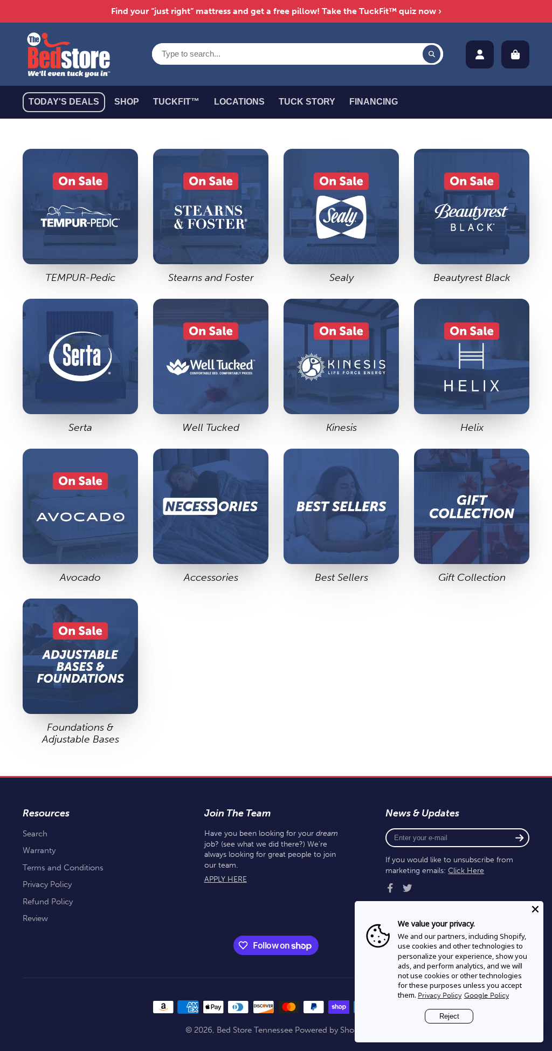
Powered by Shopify (331, 1030)
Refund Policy (48, 901)
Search (35, 834)
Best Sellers (341, 516)
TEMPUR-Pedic (80, 216)
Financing (373, 101)
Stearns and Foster (210, 216)
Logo (68, 54)
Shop (126, 101)
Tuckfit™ (176, 101)
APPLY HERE (225, 879)
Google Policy (486, 995)
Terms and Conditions (63, 868)
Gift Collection (471, 516)
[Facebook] (390, 888)
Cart (515, 54)
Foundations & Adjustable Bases (80, 672)
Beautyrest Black (471, 216)
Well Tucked (210, 366)
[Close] (535, 909)
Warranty (39, 850)
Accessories (210, 516)
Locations (239, 101)
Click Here (466, 870)
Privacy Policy (47, 884)
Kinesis (341, 366)
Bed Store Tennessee (255, 1030)
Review (35, 918)
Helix (471, 366)
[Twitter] (407, 888)
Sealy (341, 216)
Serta (80, 366)
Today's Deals (64, 101)
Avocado (80, 516)
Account (480, 54)
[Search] (432, 54)
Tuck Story (307, 101)
